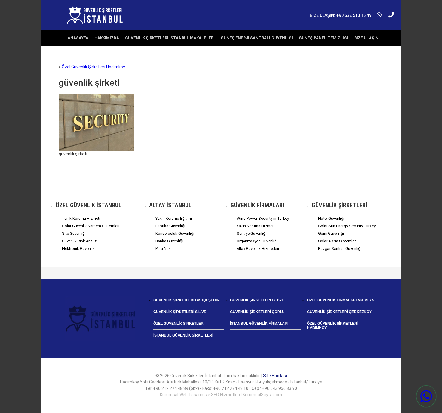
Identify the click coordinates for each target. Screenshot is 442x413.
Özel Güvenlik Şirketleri (178, 323)
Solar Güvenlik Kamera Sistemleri (90, 226)
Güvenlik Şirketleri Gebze (257, 300)
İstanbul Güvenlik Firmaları (259, 323)
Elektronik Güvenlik (78, 248)
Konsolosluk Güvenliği (174, 233)
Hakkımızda (106, 38)
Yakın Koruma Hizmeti (256, 226)
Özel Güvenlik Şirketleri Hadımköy (93, 66)
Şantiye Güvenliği (251, 233)
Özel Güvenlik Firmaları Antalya (340, 300)
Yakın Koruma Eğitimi (173, 218)
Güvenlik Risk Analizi (79, 241)
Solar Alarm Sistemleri (337, 241)
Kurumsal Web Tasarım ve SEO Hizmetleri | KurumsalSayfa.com (221, 394)
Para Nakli (164, 248)
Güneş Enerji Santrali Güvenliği (257, 38)
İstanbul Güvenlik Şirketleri (183, 335)
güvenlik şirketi (89, 82)
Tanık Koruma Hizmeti (81, 218)
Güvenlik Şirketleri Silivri (180, 312)
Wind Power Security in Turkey (263, 218)
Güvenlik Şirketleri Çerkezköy (339, 312)
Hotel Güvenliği (331, 218)
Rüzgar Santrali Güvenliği (339, 248)
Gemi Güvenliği (331, 233)
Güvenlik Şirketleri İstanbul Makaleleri (170, 38)
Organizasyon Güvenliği (257, 241)
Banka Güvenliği (169, 241)
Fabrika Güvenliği (170, 226)
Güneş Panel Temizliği (323, 38)
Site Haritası (275, 375)
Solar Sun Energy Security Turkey (347, 226)
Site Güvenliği (74, 233)
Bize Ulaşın (366, 38)
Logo (95, 15)
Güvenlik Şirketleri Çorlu (257, 312)
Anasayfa (78, 38)
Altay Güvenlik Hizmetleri (258, 248)
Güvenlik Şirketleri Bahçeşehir (186, 300)
